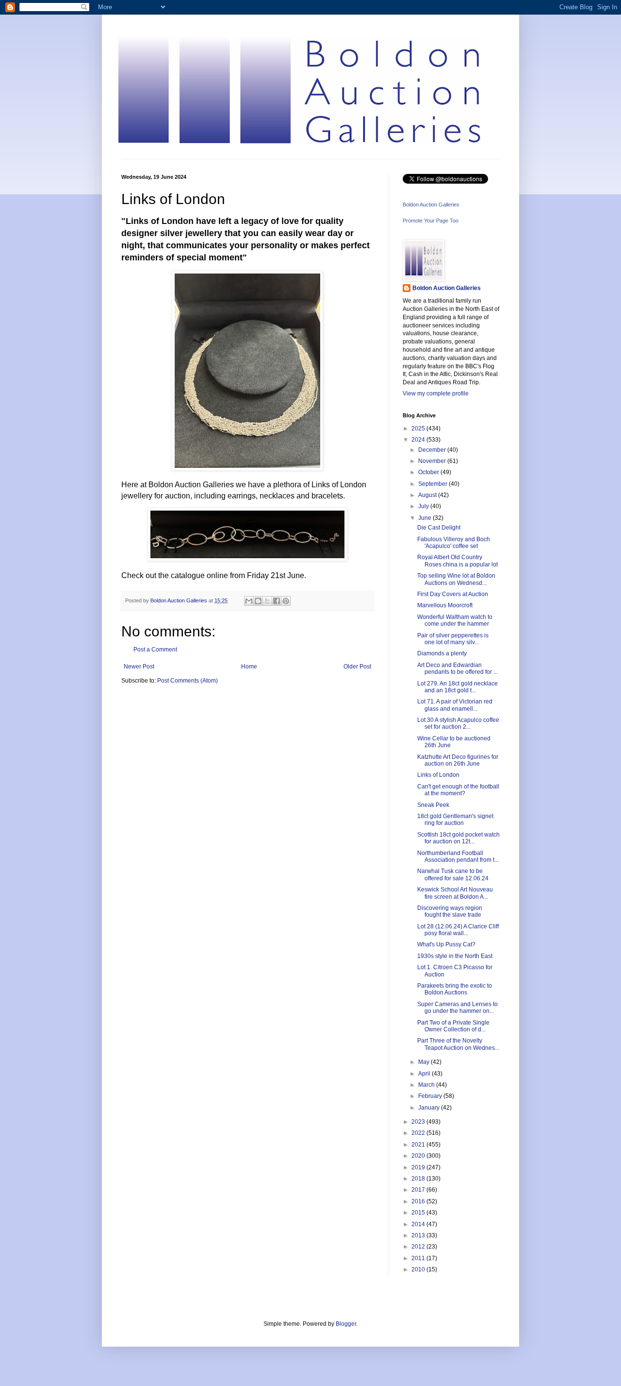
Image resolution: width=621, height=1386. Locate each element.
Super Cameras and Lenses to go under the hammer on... (457, 1007)
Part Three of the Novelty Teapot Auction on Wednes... (458, 1044)
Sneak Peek (433, 805)
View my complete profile (436, 393)
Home (249, 666)
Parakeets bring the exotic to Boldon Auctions (454, 989)
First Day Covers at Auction (452, 594)
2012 (418, 1246)
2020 (418, 1155)
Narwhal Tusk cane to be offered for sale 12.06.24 (453, 874)
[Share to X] (267, 601)
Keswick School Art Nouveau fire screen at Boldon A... (455, 893)
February (430, 1096)
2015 (418, 1212)
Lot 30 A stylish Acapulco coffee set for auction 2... (458, 723)
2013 (418, 1235)
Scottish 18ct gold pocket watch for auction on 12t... (458, 838)
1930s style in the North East (454, 956)
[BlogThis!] (258, 601)
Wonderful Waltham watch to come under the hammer (454, 620)
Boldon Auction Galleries (431, 204)
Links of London (438, 774)
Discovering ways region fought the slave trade (449, 911)
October (429, 472)
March (427, 1084)
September (433, 483)
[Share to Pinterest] (286, 601)
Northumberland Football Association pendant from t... (458, 856)
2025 (418, 428)
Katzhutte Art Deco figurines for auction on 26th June (457, 760)
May (424, 1062)
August (428, 495)
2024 (418, 439)
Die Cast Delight (438, 527)
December (432, 449)
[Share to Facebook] (276, 601)
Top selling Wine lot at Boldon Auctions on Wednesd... (456, 579)
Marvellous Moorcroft (445, 605)
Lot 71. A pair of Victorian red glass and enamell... (454, 705)
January (429, 1107)
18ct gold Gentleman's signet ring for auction (455, 819)
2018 (418, 1178)
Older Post (357, 666)
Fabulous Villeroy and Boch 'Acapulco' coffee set (453, 542)
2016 (418, 1201)
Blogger (346, 1323)
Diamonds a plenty (442, 653)
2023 (418, 1121)
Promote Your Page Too (430, 220)
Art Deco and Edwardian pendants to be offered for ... (457, 668)
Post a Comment (155, 649)
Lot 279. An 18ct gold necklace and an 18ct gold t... (457, 687)
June (425, 517)
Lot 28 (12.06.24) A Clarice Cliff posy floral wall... (458, 930)
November (432, 461)
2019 (418, 1167)
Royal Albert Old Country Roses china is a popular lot (457, 560)
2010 (418, 1269)
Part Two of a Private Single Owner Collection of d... (453, 1026)
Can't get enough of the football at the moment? (458, 790)
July (424, 506)
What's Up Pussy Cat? (446, 944)
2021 (418, 1144)
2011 (418, 1258)
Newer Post (139, 666)
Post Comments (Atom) (187, 680)
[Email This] (249, 601)
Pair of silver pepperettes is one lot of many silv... (453, 639)
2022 (418, 1132)
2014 (418, 1224)
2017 (418, 1189)
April (425, 1073)
